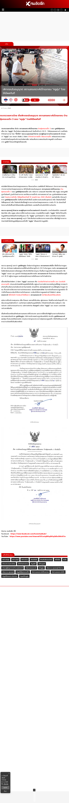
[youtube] (58, 10)
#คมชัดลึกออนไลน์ (46, 560)
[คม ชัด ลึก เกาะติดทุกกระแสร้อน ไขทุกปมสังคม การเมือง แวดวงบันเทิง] (34, 4)
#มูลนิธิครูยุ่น (24, 576)
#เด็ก (65, 560)
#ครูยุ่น (41, 568)
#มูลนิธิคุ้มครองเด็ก (22, 572)
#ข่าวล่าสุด (5, 560)
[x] (55, 10)
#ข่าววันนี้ (15, 560)
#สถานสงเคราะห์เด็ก (58, 572)
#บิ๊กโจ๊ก (57, 560)
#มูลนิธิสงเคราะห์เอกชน (9, 576)
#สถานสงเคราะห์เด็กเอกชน (40, 572)
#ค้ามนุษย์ (41, 564)
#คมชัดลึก (34, 560)
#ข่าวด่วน (24, 560)
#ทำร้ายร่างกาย (23, 564)
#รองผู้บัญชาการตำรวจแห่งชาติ (12, 568)
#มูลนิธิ (33, 564)
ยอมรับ (5, 787)
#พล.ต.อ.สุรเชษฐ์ (8, 572)
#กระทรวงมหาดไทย (8, 564)
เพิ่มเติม (6, 784)
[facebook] (51, 10)
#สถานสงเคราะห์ (31, 568)
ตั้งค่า (5, 791)
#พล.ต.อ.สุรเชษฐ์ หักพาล (55, 568)
